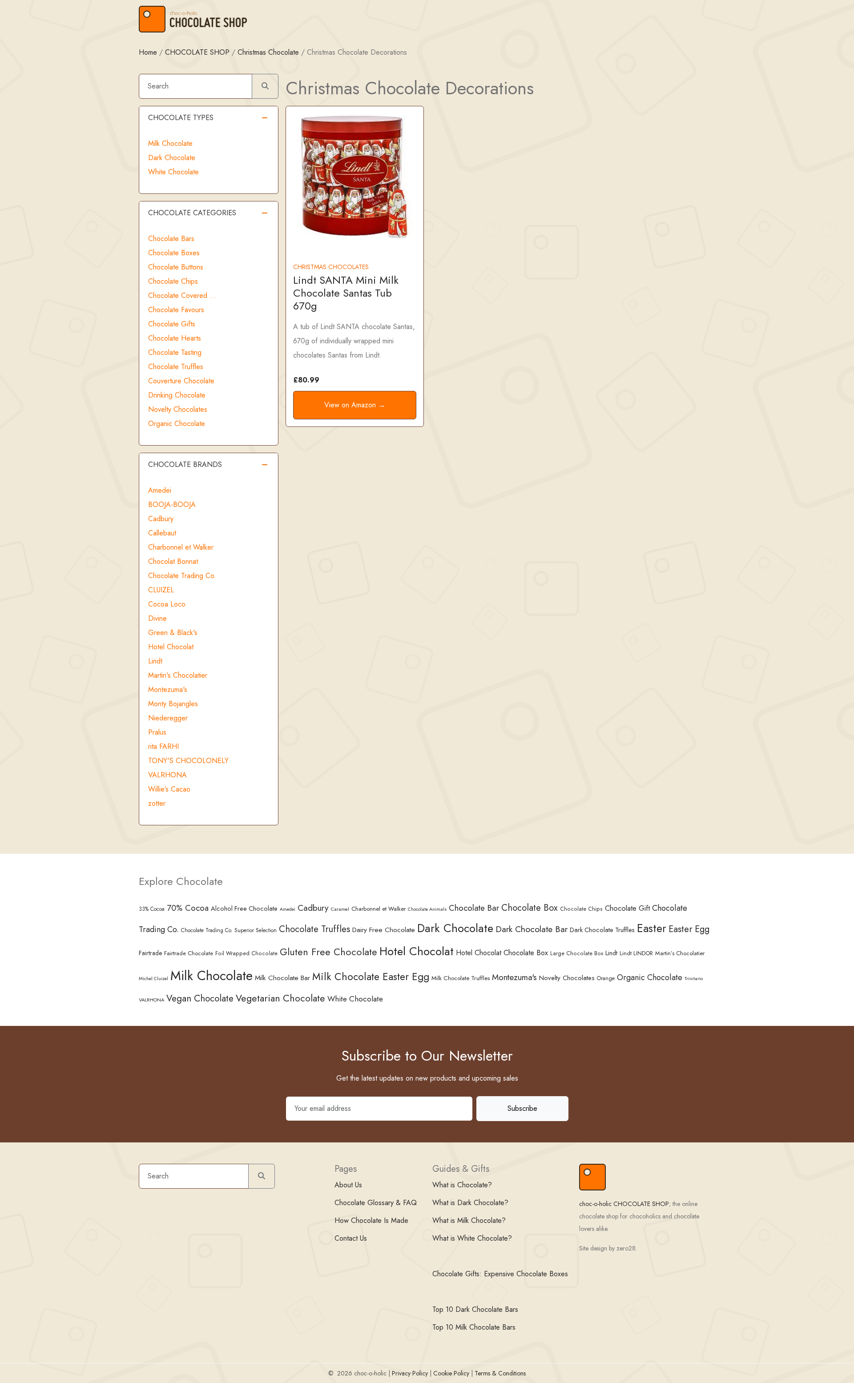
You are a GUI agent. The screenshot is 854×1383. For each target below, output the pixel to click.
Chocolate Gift (627, 908)
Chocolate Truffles (175, 367)
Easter (651, 928)
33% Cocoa (152, 909)
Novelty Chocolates (177, 409)
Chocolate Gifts (171, 324)
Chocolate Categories (192, 213)
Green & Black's (172, 632)
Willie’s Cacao (169, 789)
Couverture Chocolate (181, 381)
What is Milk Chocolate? (469, 1220)
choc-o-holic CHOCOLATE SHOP (624, 1203)
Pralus (157, 732)
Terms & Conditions (500, 1373)
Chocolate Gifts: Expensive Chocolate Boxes (500, 1274)
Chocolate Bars (171, 238)
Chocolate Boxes (174, 253)
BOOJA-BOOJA (172, 504)
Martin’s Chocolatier (680, 953)
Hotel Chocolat (170, 647)
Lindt (155, 661)
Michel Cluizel (153, 978)
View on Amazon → (354, 405)
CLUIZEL (161, 590)
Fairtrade (150, 953)
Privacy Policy (410, 1373)
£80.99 (306, 380)
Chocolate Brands (185, 464)
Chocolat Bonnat (173, 561)
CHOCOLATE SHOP (197, 52)
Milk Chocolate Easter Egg (370, 976)
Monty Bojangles (173, 704)
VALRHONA (167, 775)
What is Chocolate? (462, 1185)
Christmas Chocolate (268, 52)
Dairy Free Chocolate (383, 930)
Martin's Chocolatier (177, 675)
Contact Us (350, 1238)
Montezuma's (167, 689)
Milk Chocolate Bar (282, 978)
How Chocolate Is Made (371, 1220)
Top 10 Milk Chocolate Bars (474, 1327)
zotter (156, 803)
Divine (157, 618)
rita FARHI (163, 746)
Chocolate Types (181, 118)
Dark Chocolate (171, 158)
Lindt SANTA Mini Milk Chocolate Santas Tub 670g (346, 293)
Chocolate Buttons (175, 267)
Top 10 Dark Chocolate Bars (475, 1309)
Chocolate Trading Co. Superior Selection (229, 930)
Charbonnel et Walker (181, 547)
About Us (348, 1185)
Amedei (159, 490)
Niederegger (168, 718)
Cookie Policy (451, 1373)
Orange (606, 978)
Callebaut (162, 533)
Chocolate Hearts (174, 338)
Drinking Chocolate (176, 395)
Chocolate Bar (474, 908)
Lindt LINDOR (636, 953)
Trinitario (694, 978)
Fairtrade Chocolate (188, 953)
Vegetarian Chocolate (280, 998)
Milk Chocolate (170, 143)
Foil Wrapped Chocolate (246, 953)
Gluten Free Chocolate (328, 952)
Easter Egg (689, 929)
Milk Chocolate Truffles (460, 977)
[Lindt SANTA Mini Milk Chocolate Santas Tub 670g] (354, 176)
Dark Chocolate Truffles (602, 929)
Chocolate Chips (173, 281)
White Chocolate (173, 172)
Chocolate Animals (427, 909)
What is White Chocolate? (472, 1238)
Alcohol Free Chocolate (244, 908)
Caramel (340, 909)
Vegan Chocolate (200, 998)
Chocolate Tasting (174, 352)
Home (148, 52)
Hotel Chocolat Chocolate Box (502, 953)
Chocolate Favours (176, 310)
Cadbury (160, 519)
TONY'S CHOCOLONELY (188, 761)
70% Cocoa (188, 908)
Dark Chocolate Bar (531, 929)
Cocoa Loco (166, 604)
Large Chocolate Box (576, 953)
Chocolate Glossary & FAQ (375, 1203)
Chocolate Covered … (182, 295)
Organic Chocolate (176, 423)
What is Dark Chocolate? (470, 1203)
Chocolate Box (529, 907)
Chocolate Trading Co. (182, 576)
